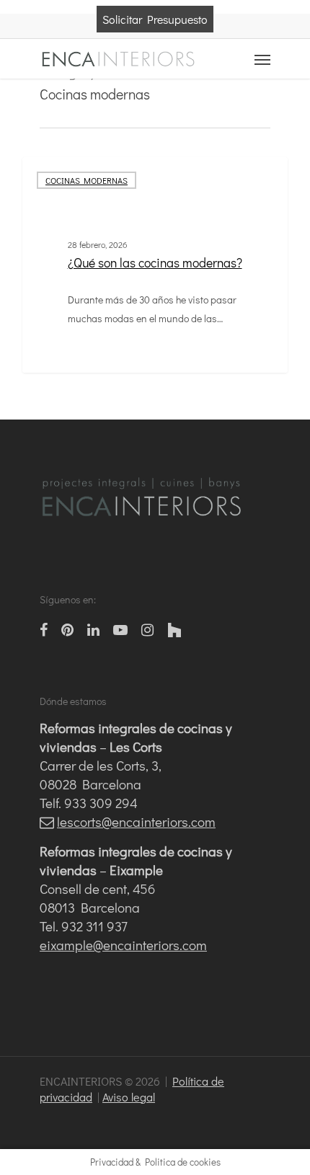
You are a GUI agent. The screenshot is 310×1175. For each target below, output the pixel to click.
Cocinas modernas (86, 180)
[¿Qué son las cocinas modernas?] (155, 265)
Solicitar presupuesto (155, 19)
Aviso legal (128, 1096)
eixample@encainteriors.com (123, 945)
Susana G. (69, 354)
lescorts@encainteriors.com (136, 821)
